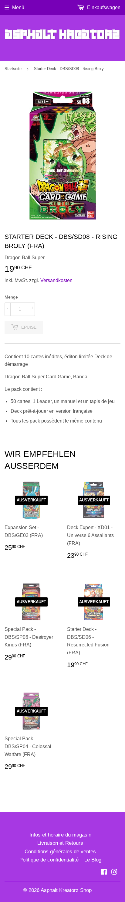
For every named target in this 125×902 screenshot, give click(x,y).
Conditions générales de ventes (60, 851)
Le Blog (92, 860)
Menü (18, 7)
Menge (11, 297)
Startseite (13, 68)
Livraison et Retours (60, 843)
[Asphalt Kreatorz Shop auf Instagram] (114, 872)
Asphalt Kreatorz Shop (66, 890)
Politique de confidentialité (49, 860)
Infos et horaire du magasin (60, 835)
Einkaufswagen (103, 7)
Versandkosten (56, 280)
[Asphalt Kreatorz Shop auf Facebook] (104, 872)
